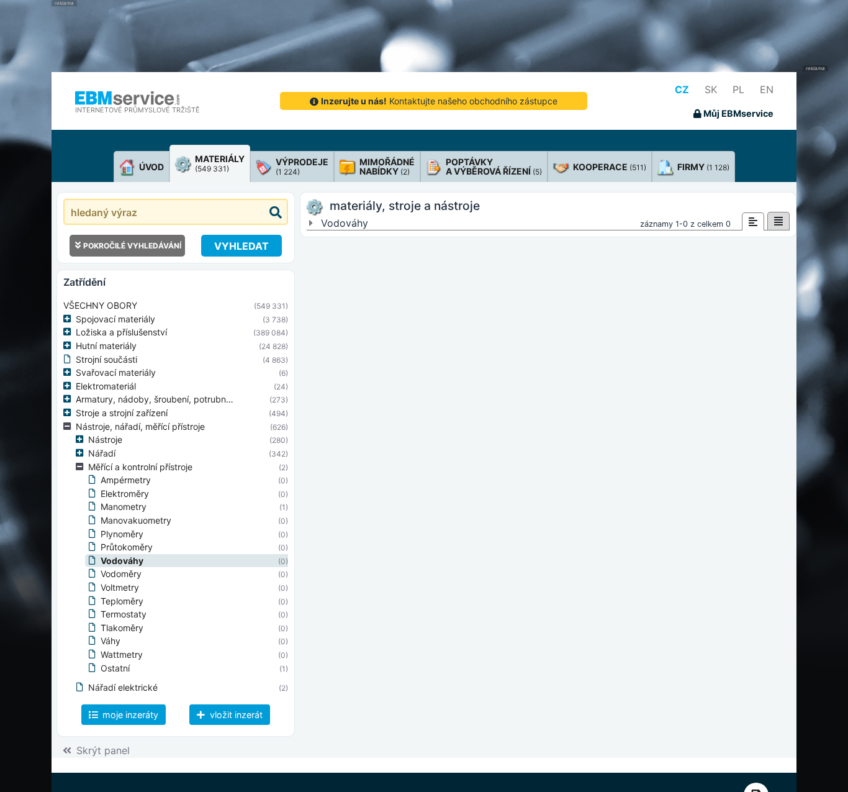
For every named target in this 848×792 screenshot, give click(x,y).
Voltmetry (120, 587)
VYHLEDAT (241, 246)
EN (767, 89)
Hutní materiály (106, 345)
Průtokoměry (127, 547)
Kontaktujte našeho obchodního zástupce (439, 101)
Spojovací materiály (115, 319)
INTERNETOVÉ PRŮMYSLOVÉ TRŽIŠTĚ (137, 110)
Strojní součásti (106, 359)
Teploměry (122, 601)
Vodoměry (121, 573)
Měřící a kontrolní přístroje (140, 467)
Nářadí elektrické (123, 687)
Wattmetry (122, 654)
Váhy (110, 640)
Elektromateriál (106, 386)
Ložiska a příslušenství (121, 332)
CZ (682, 89)
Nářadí (101, 453)
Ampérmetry (126, 480)
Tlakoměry (122, 627)
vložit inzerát (235, 714)
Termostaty (124, 614)
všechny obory (100, 305)
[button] (69, 319)
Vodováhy (122, 560)
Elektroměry (125, 493)
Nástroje (105, 439)
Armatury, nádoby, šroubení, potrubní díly (160, 399)
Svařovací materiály (116, 372)
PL (738, 89)
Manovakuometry (136, 520)
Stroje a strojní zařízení (122, 412)
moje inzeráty (129, 714)
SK (711, 89)
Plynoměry (122, 534)
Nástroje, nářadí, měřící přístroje (140, 426)
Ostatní (115, 668)
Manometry (124, 506)
